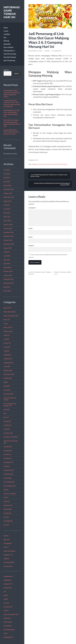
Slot (5, 38)
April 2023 (7, 287)
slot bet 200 (7, 421)
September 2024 (9, 244)
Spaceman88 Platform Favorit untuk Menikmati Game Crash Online (11, 132)
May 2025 (7, 213)
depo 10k (6, 539)
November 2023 (9, 283)
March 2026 (7, 185)
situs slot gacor (48, 164)
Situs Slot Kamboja (10, 54)
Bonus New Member (10, 312)
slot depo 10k (8, 446)
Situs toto (7, 409)
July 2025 (7, 205)
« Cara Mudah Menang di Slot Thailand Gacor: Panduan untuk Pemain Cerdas (48, 175)
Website (31, 245)
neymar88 (7, 366)
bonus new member (9, 551)
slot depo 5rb (8, 458)
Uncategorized (8, 521)
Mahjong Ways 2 (9, 51)
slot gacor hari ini (9, 470)
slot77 (6, 633)
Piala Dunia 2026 (9, 374)
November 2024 (9, 236)
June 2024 (7, 256)
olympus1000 (8, 370)
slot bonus (7, 429)
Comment (32, 208)
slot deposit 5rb (8, 462)
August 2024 (8, 248)
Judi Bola (7, 34)
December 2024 (9, 232)
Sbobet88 (7, 44)
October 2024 (8, 240)
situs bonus (7, 390)
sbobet (6, 382)
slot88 (6, 595)
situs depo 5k (8, 626)
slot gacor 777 (8, 555)
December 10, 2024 (35, 51)
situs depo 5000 (8, 394)
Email (30, 237)
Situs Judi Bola (8, 47)
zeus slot (6, 525)
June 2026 (7, 174)
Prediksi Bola (8, 378)
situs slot (6, 603)
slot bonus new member (11, 437)
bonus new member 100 (11, 316)
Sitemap (6, 41)
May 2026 (7, 177)
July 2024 (7, 252)
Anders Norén (66, 272)
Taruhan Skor (8, 513)
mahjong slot (7, 355)
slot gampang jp (8, 474)
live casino (7, 347)
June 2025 (7, 209)
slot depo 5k (7, 454)
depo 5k (6, 535)
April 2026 (7, 181)
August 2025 (8, 201)
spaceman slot (8, 505)
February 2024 (8, 271)
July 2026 (7, 170)
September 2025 (9, 197)
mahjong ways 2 (8, 362)
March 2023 (7, 291)
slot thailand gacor (9, 629)
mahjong (6, 351)
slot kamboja (7, 478)
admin (47, 51)
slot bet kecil (7, 425)
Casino (6, 31)
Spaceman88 (7, 509)
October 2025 (8, 193)
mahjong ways (8, 358)
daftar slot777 (8, 327)
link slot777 (7, 343)
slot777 (6, 497)
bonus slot (7, 319)
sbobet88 (6, 386)
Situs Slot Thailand (10, 57)
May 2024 (7, 260)
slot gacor (7, 466)
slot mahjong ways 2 (10, 486)
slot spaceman (8, 566)
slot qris (6, 489)
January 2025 (8, 228)
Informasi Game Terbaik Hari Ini (12, 12)
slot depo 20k (8, 450)
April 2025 (7, 216)
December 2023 (9, 279)
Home (6, 28)
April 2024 (7, 263)
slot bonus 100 (8, 433)
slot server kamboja (10, 493)
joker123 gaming (9, 60)
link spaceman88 (9, 562)
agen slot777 (8, 308)
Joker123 (7, 335)
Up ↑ (56, 274)
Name (30, 228)
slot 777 (6, 417)
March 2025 (7, 220)
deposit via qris (8, 331)
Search (6, 70)
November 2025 (9, 189)
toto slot (6, 517)
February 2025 (8, 224)
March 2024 (7, 267)
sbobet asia (7, 618)
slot (5, 591)
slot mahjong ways (9, 482)
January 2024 (8, 275)
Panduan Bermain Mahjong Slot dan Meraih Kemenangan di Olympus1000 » (52, 184)
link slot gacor (8, 622)
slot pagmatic (8, 543)
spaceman (7, 501)
